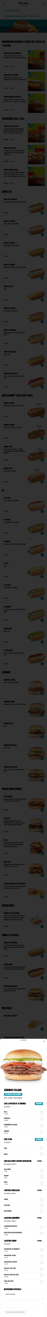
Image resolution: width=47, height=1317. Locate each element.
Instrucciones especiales (12, 1289)
